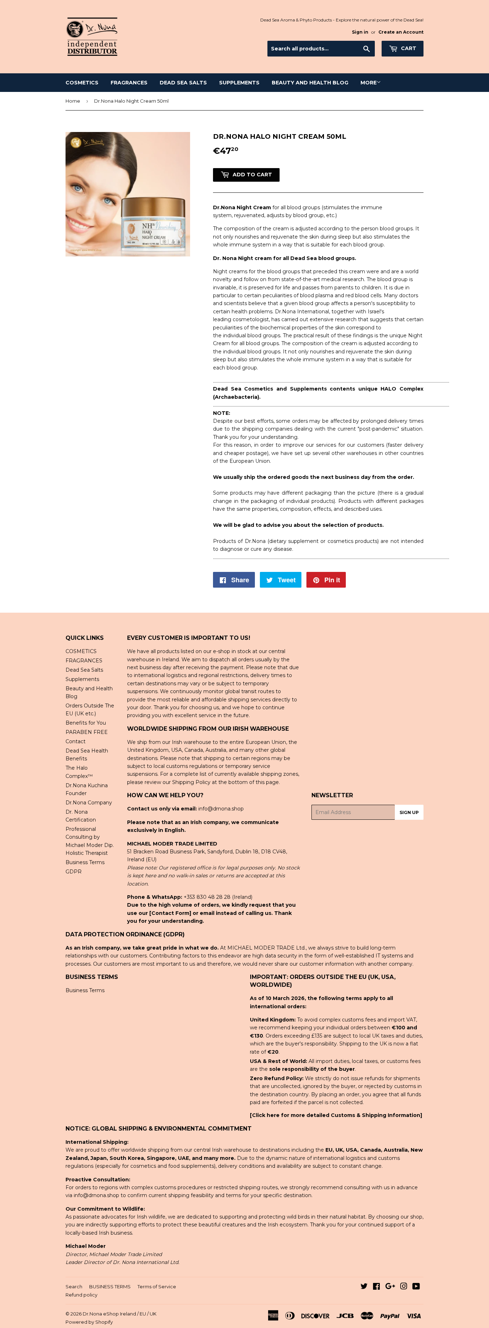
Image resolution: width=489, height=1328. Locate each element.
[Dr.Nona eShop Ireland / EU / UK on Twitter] (364, 1287)
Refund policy (81, 1295)
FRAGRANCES (129, 82)
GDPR (74, 871)
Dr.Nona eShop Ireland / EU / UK (119, 1314)
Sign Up (409, 812)
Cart (408, 48)
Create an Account (400, 32)
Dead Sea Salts (183, 82)
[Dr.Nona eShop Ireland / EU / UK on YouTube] (416, 1287)
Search (74, 1286)
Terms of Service (156, 1286)
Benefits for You (86, 723)
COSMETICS (82, 82)
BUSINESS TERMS (110, 1286)
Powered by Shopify (89, 1322)
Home (73, 101)
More (368, 82)
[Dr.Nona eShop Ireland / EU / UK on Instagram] (403, 1287)
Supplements (239, 82)
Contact (76, 741)
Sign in (360, 32)
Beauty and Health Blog (310, 82)
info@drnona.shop (221, 808)
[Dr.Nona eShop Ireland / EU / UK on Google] (390, 1287)
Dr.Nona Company (89, 802)
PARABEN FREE (87, 732)
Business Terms (85, 862)
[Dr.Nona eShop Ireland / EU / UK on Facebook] (376, 1287)
